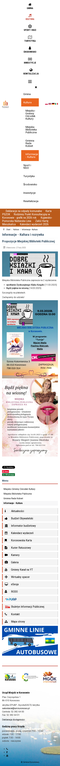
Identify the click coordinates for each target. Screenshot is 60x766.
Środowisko (30, 184)
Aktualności (17, 511)
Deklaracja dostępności (13, 722)
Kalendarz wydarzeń (21, 533)
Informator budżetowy (23, 525)
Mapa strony (17, 621)
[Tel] (7, 751)
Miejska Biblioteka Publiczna (31, 129)
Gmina (27, 94)
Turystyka (29, 176)
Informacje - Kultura (31, 155)
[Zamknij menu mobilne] (36, 87)
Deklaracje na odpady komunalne (24, 211)
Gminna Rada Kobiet (29, 143)
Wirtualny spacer (20, 577)
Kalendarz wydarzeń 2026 (34, 224)
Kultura (27, 102)
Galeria (14, 562)
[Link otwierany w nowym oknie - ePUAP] (30, 599)
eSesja (14, 584)
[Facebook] (7, 755)
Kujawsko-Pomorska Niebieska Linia (27, 219)
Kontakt (15, 614)
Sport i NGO (27, 166)
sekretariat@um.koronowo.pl (16, 711)
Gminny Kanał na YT (21, 569)
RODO (14, 591)
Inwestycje (29, 192)
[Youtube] (7, 758)
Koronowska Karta (21, 540)
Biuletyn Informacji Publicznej (27, 606)
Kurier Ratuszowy (20, 547)
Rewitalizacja (30, 201)
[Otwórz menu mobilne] (30, 81)
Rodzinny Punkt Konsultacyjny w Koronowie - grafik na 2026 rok (26, 216)
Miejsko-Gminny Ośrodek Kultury (30, 114)
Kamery (15, 555)
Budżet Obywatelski (21, 518)
